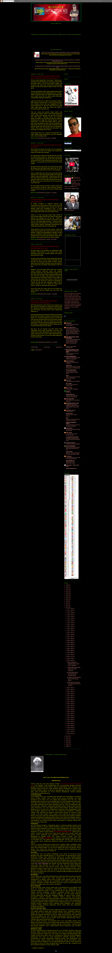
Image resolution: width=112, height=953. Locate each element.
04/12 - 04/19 (70, 705)
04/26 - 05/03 (70, 701)
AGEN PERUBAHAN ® (71, 356)
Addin (67, 375)
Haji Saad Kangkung (41, 863)
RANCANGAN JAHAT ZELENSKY (73, 381)
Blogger (56, 7)
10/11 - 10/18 (70, 630)
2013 (67, 738)
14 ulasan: (54, 192)
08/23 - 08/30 (70, 644)
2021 (67, 595)
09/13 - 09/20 (70, 638)
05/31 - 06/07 (70, 691)
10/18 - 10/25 (70, 628)
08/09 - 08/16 (70, 648)
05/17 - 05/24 (70, 695)
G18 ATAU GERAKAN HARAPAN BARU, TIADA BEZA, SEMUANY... (73, 664)
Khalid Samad (69, 413)
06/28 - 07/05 (70, 658)
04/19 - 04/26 (70, 703)
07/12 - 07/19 (70, 654)
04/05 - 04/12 (70, 707)
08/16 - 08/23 (70, 646)
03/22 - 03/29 (70, 711)
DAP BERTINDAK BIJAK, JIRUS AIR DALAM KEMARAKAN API (45, 200)
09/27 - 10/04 (70, 634)
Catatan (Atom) (38, 349)
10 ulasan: (55, 342)
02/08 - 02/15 (70, 723)
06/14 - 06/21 (70, 687)
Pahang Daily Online (71, 327)
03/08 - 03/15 (70, 715)
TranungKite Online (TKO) (72, 437)
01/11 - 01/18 (70, 731)
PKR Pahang (69, 432)
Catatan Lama (59, 347)
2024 (67, 589)
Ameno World (69, 451)
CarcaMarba (69, 456)
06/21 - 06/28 (70, 660)
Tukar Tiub (68, 380)
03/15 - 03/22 (70, 713)
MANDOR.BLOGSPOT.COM (72, 403)
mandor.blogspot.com (71, 468)
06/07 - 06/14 (70, 689)
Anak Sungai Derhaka (71, 369)
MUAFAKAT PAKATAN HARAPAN (73, 444)
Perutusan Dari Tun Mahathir (72, 389)
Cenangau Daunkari (70, 442)
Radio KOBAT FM (70, 460)
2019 (67, 599)
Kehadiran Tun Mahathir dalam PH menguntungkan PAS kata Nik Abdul (73, 439)
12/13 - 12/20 (70, 612)
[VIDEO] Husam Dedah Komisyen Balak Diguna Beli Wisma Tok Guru (73, 448)
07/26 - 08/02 (70, 652)
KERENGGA (69, 323)
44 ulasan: (54, 239)
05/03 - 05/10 (70, 699)
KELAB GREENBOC (70, 446)
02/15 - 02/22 (70, 721)
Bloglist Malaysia (70, 361)
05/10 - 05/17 (70, 697)
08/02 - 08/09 (70, 650)
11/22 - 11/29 (70, 618)
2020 (67, 597)
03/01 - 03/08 (70, 717)
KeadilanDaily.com (70, 394)
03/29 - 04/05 (70, 709)
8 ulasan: (54, 138)
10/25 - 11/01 (70, 626)
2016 (67, 605)
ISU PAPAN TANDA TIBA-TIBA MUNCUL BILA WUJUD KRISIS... (74, 679)
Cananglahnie (69, 428)
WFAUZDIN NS (76, 177)
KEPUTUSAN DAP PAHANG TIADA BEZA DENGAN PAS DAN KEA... (74, 684)
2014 (67, 736)
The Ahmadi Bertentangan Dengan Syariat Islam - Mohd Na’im (72, 372)
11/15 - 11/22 (70, 620)
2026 (67, 585)
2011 (67, 742)
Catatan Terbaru (34, 347)
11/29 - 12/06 (70, 616)
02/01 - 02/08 (70, 725)
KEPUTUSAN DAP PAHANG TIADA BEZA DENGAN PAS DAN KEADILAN (44, 302)
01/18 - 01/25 (70, 729)
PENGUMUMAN (69, 411)
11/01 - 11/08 (70, 624)
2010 (67, 744)
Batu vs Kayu (69, 387)
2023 (67, 591)
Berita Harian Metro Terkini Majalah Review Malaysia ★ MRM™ (72, 351)
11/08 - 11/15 (70, 622)
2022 (67, 593)
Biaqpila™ (68, 391)
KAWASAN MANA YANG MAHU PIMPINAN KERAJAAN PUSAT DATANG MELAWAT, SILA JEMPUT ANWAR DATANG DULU (57, 60)
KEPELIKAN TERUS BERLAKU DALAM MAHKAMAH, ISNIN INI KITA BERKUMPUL (61, 52)
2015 (67, 607)
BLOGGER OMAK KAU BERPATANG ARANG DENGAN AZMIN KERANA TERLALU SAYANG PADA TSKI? (57, 67)
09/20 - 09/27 (70, 636)
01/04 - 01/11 (70, 733)
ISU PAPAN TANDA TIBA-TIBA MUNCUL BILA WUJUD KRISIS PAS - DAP (45, 247)
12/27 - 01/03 (70, 608)
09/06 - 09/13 (70, 640)
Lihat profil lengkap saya (71, 188)
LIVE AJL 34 (68, 392)
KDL (67, 418)
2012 (67, 740)
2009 (67, 746)
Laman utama (47, 347)
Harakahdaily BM (70, 398)
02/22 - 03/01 (70, 719)
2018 (67, 601)
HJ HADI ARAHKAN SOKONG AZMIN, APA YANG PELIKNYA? (46, 146)
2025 (67, 587)
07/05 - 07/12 (70, 656)
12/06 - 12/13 (70, 614)
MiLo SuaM (68, 383)
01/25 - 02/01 (70, 727)
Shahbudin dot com (70, 410)
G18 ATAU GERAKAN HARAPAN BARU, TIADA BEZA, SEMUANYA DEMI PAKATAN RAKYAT (45, 77)
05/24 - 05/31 (70, 693)
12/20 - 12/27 (70, 610)
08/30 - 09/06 (70, 642)
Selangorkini (69, 365)
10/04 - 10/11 (70, 632)
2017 (67, 603)
